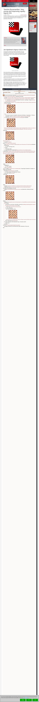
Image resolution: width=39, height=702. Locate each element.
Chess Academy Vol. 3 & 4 (32, 23)
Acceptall (35, 700)
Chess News (11, 6)
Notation (19, 90)
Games (31, 90)
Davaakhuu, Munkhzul (32, 92)
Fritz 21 (5, 37)
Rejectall (29, 700)
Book (8, 90)
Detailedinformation (22, 700)
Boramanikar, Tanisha (6, 92)
